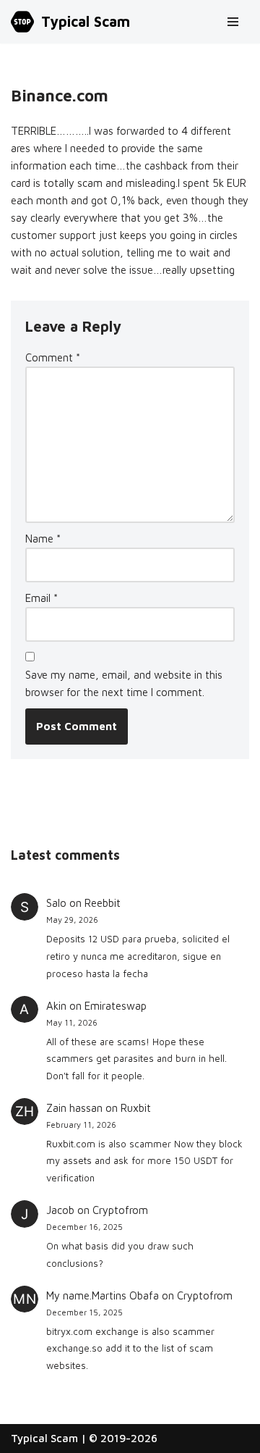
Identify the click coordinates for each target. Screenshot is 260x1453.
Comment (52, 357)
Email (41, 598)
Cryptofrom (120, 1210)
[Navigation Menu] (233, 21)
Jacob (60, 1210)
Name (43, 538)
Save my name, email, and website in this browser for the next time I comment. (123, 683)
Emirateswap (115, 1006)
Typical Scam (44, 1438)
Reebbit (102, 903)
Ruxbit (136, 1108)
